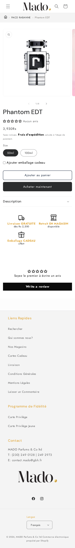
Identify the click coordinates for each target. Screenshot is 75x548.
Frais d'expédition (31, 135)
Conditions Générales (22, 374)
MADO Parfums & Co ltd (29, 536)
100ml (29, 153)
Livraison (14, 365)
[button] (8, 6)
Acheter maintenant (37, 187)
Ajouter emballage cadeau (26, 162)
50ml (10, 153)
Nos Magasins (17, 347)
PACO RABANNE (21, 17)
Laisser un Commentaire (23, 392)
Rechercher (15, 329)
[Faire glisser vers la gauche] (28, 103)
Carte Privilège (17, 417)
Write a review (37, 286)
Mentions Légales (19, 383)
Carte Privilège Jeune (21, 426)
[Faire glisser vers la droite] (46, 103)
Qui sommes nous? (20, 338)
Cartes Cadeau (17, 356)
